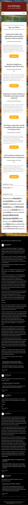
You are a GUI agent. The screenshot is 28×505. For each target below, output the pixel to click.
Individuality (21, 212)
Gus (20, 41)
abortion (5, 198)
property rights (21, 224)
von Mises (20, 228)
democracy (19, 206)
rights (11, 226)
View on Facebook (4, 369)
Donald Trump (9, 209)
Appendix (16, 198)
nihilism (4, 224)
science (22, 226)
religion (7, 226)
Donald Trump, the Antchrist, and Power (11, 483)
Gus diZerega (14, 6)
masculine (21, 218)
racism (4, 226)
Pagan (8, 224)
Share (3, 371)
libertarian (14, 215)
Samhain (19, 226)
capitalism (9, 201)
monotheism (10, 221)
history (12, 212)
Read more (11, 52)
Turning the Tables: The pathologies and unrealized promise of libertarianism (14, 36)
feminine (5, 212)
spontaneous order (12, 228)
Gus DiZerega (8, 244)
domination (5, 209)
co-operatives (12, 204)
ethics (19, 209)
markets (15, 218)
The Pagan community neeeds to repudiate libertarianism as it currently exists (14, 127)
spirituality (5, 228)
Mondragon (5, 221)
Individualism (16, 212)
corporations (7, 207)
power (15, 224)
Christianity (15, 201)
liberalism (6, 215)
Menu (24, 13)
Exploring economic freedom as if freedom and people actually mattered (14, 96)
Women (23, 228)
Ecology (15, 209)
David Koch (13, 206)
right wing (15, 226)
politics (12, 224)
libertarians (7, 218)
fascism (22, 209)
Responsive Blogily (10, 502)
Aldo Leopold (10, 198)
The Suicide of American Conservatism (11, 383)
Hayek (9, 212)
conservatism (20, 204)
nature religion (17, 221)
